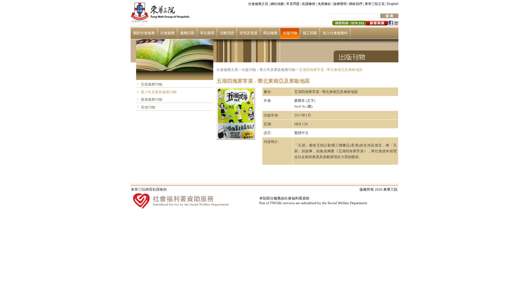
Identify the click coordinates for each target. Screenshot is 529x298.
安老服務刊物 (151, 84)
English (392, 4)
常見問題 (292, 4)
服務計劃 (187, 33)
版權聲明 (340, 4)
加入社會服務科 (335, 33)
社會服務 (167, 33)
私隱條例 (308, 4)
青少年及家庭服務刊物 (159, 92)
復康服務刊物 (151, 99)
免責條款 (324, 4)
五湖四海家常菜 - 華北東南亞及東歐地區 (331, 70)
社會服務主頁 (258, 4)
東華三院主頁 (375, 4)
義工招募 (310, 33)
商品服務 (270, 33)
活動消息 (227, 33)
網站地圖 (277, 4)
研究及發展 (249, 33)
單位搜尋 (207, 33)
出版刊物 (290, 33)
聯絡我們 (355, 4)
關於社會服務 (144, 33)
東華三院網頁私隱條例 (149, 189)
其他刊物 (148, 107)
